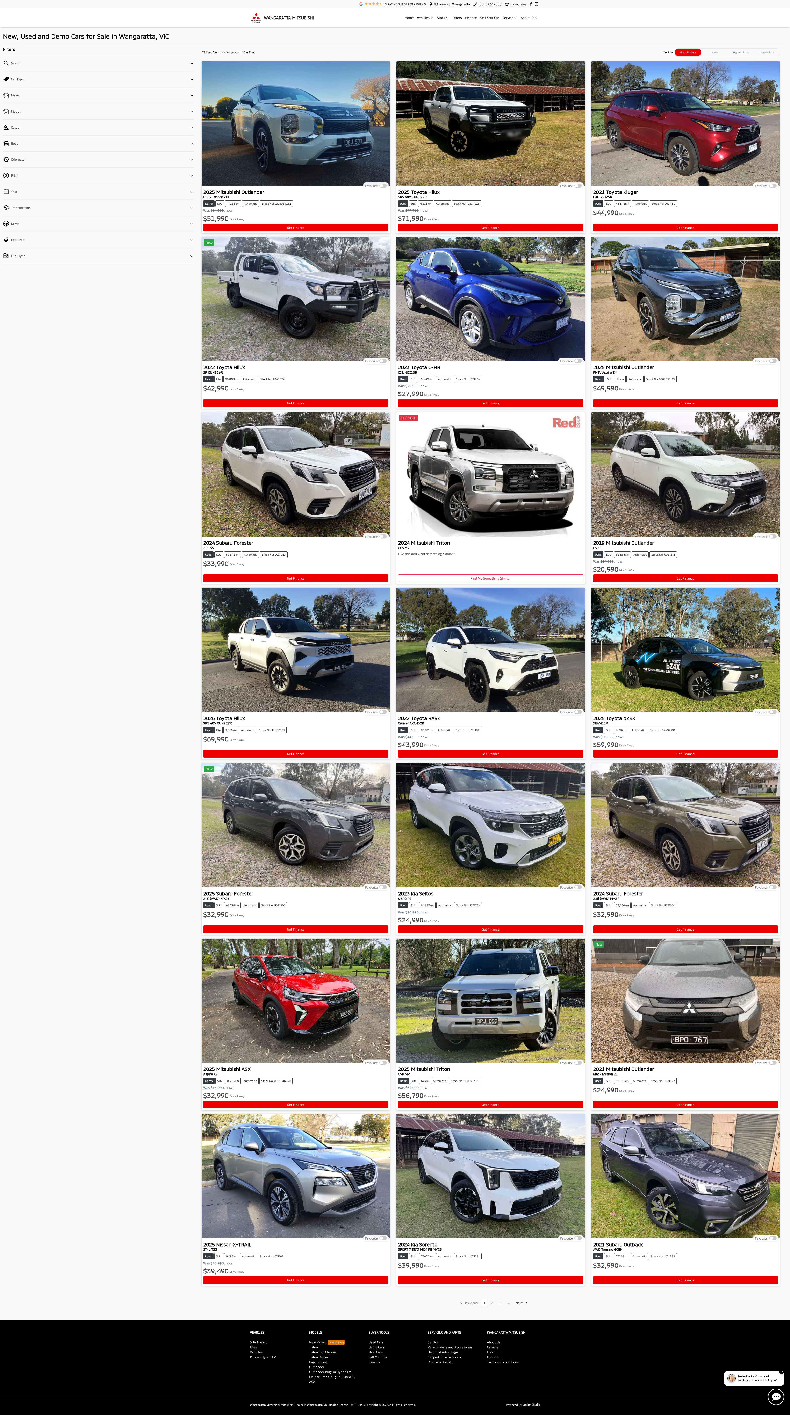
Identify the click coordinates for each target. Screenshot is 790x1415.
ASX (312, 1382)
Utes (253, 1347)
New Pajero (317, 1342)
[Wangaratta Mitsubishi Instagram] (537, 4)
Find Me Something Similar (491, 578)
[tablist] (727, 52)
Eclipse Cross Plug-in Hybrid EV (332, 1377)
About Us (527, 18)
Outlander (316, 1367)
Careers (492, 1347)
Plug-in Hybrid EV (263, 1357)
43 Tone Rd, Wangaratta (452, 4)
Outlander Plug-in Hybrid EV (330, 1372)
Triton (313, 1347)
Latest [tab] (714, 52)
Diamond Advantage (443, 1352)
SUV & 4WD (259, 1342)
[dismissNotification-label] (781, 1371)
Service (507, 18)
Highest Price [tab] (740, 52)
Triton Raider (318, 1357)
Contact (492, 1357)
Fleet (491, 1352)
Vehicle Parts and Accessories (450, 1347)
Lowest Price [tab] (767, 52)
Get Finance (296, 227)
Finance (471, 18)
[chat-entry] (776, 1397)
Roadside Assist (439, 1362)
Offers (457, 18)
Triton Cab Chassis (322, 1352)
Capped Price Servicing (444, 1357)
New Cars (375, 1352)
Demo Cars (376, 1347)
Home (409, 18)
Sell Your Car (489, 18)
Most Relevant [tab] (688, 52)
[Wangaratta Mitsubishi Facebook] (531, 4)
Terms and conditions (503, 1362)
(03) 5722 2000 (490, 4)
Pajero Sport (318, 1362)
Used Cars (375, 1342)
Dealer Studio (531, 1404)
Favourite (371, 185)
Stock (441, 18)
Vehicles (423, 18)
